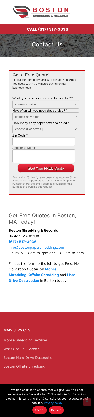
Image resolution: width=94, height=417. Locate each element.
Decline (56, 410)
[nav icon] (84, 12)
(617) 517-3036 (23, 242)
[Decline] (87, 402)
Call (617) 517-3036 (47, 29)
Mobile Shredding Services (25, 340)
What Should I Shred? (21, 349)
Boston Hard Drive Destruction (28, 357)
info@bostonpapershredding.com (36, 247)
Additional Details (24, 147)
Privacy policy (53, 403)
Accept (40, 410)
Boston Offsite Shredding (24, 366)
